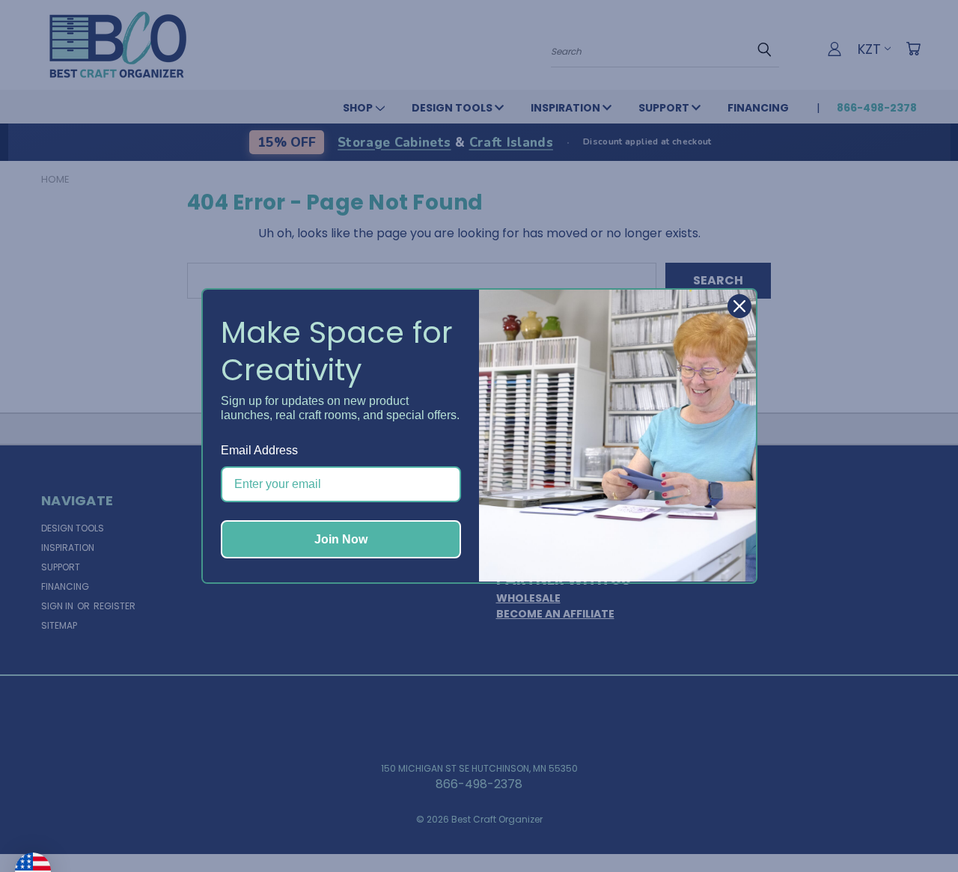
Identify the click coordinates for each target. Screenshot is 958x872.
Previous (916, 825)
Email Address (259, 450)
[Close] (739, 306)
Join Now (340, 539)
